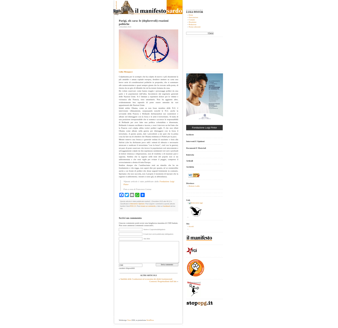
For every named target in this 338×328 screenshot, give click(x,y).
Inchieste (190, 134)
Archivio (190, 167)
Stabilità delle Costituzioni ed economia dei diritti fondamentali (146, 279)
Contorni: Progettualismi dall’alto (163, 281)
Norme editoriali (195, 27)
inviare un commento (148, 206)
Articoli (189, 161)
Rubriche (190, 155)
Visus (129, 320)
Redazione (192, 24)
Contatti (192, 20)
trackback (166, 206)
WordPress (150, 320)
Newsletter (192, 22)
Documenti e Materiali (196, 148)
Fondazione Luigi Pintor (204, 127)
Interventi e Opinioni (137, 204)
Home (191, 15)
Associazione (193, 17)
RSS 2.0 (133, 206)
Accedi (191, 226)
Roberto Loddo (194, 186)
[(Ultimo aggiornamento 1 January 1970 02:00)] (196, 203)
